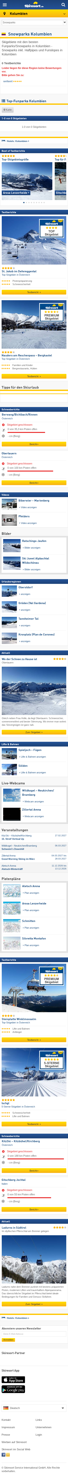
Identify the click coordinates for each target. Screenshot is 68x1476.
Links (39, 1419)
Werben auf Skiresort (14, 1442)
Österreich (7, 418)
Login (39, 1434)
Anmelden (8, 1340)
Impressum (8, 1427)
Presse (6, 1434)
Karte (8, 109)
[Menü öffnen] (4, 4)
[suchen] (63, 4)
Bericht (33, 444)
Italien (5, 1184)
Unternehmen (43, 1427)
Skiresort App (10, 1370)
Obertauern (9, 453)
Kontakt (6, 1419)
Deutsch (15, 1408)
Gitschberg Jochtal (14, 1180)
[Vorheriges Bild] (4, 180)
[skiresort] (34, 4)
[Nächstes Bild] (64, 180)
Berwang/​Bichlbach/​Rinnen (19, 414)
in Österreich (23, 275)
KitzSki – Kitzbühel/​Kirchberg (21, 1141)
